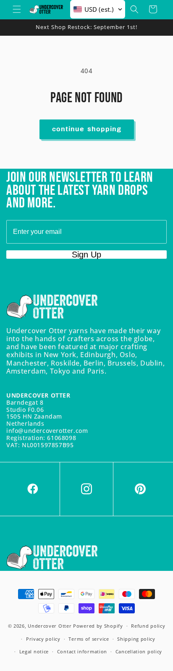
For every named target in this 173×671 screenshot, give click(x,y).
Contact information (82, 651)
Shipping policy (136, 639)
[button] (17, 9)
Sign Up (86, 254)
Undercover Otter (49, 626)
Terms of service (88, 639)
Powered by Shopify (98, 626)
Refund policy (148, 626)
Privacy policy (43, 639)
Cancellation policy (138, 651)
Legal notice (34, 651)
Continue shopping (86, 129)
